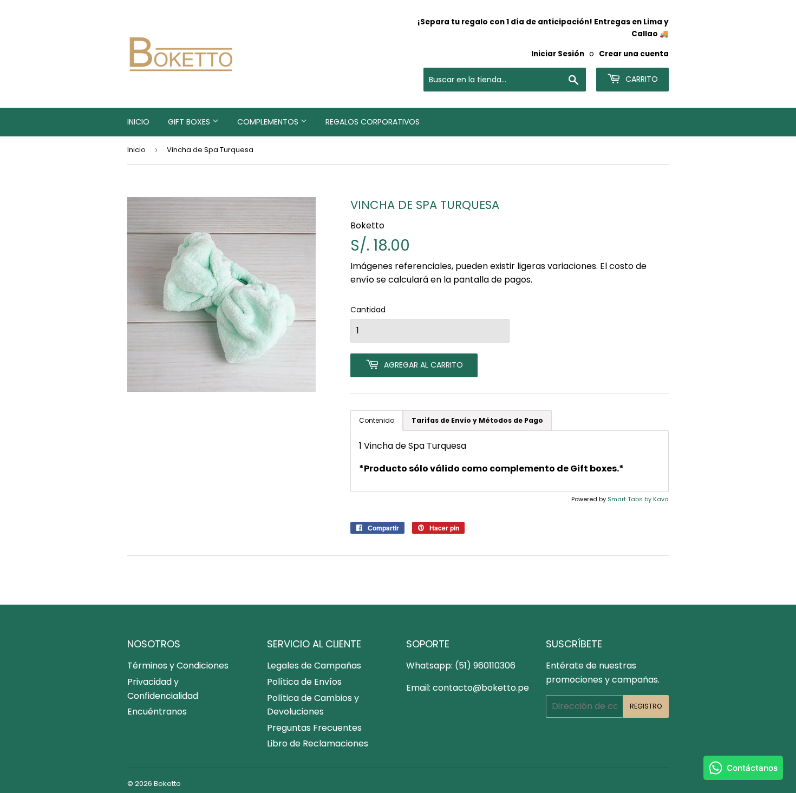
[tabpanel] (509, 461)
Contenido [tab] (376, 420)
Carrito (640, 79)
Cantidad (368, 309)
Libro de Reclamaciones (317, 743)
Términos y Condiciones (178, 665)
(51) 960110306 (485, 665)
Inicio (138, 121)
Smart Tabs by (630, 499)
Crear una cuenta (634, 54)
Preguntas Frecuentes (314, 728)
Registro (646, 706)
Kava (661, 499)
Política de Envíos (304, 682)
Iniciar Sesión (557, 54)
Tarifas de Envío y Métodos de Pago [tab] (477, 420)
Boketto (167, 783)
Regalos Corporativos (372, 121)
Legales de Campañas (314, 665)
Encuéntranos (157, 711)
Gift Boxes (190, 121)
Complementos (269, 121)
